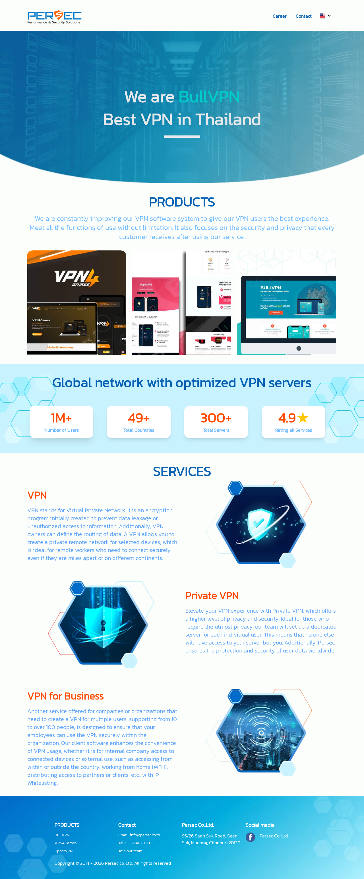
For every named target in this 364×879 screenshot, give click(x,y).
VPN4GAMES (286, 390)
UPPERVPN (77, 390)
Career (280, 16)
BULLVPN (181, 390)
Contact (304, 16)
